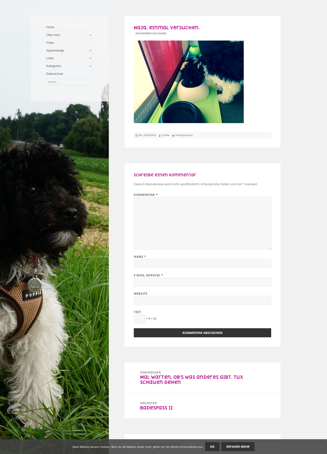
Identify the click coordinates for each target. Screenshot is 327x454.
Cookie (165, 135)
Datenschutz (54, 73)
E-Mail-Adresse (148, 275)
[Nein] (322, 447)
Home (50, 27)
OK (212, 447)
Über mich (53, 35)
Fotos (50, 42)
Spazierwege (55, 50)
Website (140, 293)
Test (137, 312)
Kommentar (146, 195)
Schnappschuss (184, 135)
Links (50, 58)
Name (140, 257)
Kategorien (53, 66)
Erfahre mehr (238, 447)
